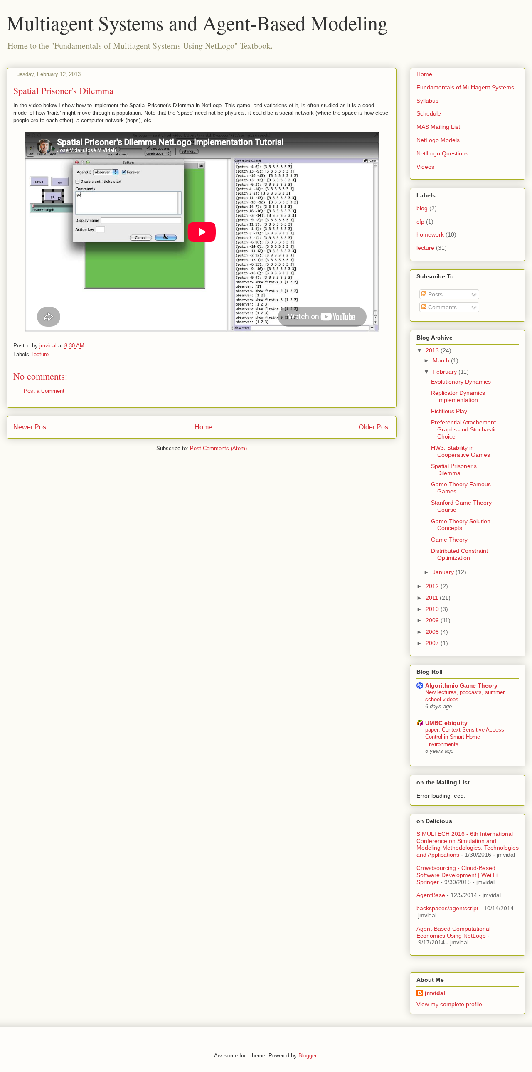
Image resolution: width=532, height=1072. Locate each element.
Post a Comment (44, 391)
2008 (433, 631)
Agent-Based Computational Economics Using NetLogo (453, 932)
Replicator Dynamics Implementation (458, 396)
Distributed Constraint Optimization (459, 554)
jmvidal (435, 993)
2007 (433, 643)
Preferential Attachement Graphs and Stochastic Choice (464, 429)
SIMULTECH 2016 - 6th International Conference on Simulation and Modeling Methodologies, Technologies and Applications (467, 844)
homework (430, 234)
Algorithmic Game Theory (461, 685)
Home (203, 427)
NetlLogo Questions (442, 153)
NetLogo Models (438, 140)
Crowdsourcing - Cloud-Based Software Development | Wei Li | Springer (458, 875)
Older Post (374, 427)
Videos (425, 166)
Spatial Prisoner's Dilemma (454, 469)
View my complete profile (449, 1004)
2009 (433, 620)
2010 (433, 609)
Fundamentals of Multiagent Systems (465, 87)
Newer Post (30, 427)
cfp (420, 221)
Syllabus (427, 100)
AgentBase (430, 895)
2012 (433, 586)
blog (422, 208)
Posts (434, 294)
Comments (441, 307)
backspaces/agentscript (447, 908)
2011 (433, 597)
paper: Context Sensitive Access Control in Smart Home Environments (464, 737)
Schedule (428, 113)
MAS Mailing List (438, 126)
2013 (433, 350)
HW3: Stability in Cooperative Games (460, 451)
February (445, 371)
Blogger (307, 1055)
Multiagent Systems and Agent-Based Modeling (197, 22)
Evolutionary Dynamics (461, 381)
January (444, 572)
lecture (40, 354)
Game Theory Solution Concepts (460, 525)
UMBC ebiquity (446, 723)
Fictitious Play (449, 411)
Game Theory (449, 539)
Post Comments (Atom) (218, 448)
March (442, 360)
